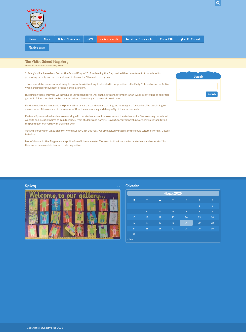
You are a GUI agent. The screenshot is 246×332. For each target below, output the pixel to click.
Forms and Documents (139, 39)
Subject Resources (69, 39)
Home (32, 39)
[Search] (218, 3)
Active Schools (109, 39)
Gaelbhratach (37, 48)
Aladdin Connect (190, 39)
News (47, 39)
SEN (90, 39)
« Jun (130, 238)
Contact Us (166, 39)
